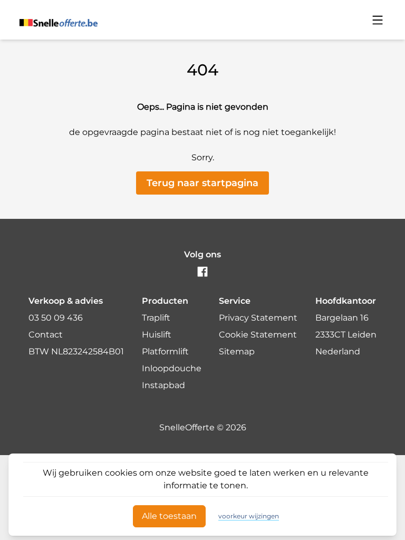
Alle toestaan (169, 516)
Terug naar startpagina (202, 183)
